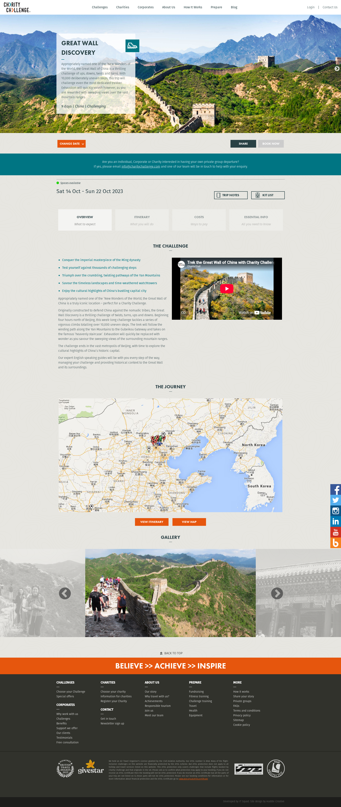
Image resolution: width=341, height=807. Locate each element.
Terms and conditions (246, 711)
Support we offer (67, 728)
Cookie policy (241, 725)
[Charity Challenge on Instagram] (335, 507)
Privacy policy (242, 715)
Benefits (61, 723)
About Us (168, 7)
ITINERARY (142, 217)
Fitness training (199, 696)
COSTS (199, 217)
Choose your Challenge (70, 692)
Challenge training (200, 701)
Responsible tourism (158, 706)
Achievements (154, 701)
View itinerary (151, 522)
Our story (150, 692)
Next (336, 68)
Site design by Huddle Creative (267, 801)
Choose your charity (113, 692)
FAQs (236, 706)
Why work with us (67, 714)
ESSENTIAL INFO (256, 217)
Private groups (242, 701)
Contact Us (330, 7)
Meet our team (154, 715)
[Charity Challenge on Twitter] (335, 496)
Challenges (100, 7)
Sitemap (238, 720)
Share (243, 143)
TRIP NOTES (230, 195)
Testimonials (64, 738)
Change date (70, 143)
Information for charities (116, 696)
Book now (270, 143)
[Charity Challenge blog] (335, 539)
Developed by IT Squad (236, 801)
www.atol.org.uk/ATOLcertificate (193, 778)
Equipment (195, 715)
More (237, 682)
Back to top (173, 653)
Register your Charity (114, 701)
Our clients (63, 733)
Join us (149, 711)
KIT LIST (267, 195)
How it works (241, 692)
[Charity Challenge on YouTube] (335, 528)
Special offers (65, 696)
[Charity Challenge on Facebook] (335, 485)
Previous (3, 68)
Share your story (243, 696)
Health (193, 711)
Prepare (216, 7)
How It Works (193, 7)
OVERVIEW (85, 217)
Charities (122, 7)
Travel (193, 706)
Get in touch (108, 719)
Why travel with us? (157, 696)
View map (189, 522)
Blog (234, 7)
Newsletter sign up (112, 723)
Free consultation (67, 742)
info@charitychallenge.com (141, 166)
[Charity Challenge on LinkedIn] (335, 517)
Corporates (146, 7)
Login (311, 7)
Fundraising (196, 692)
